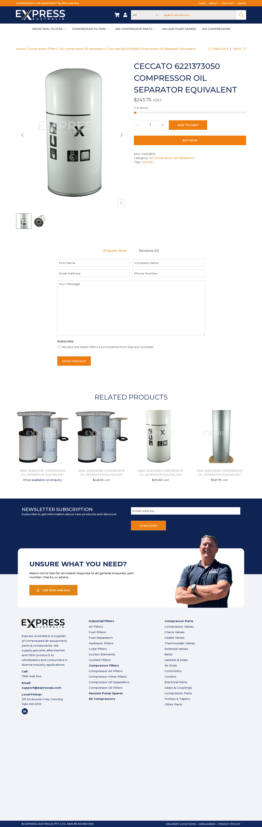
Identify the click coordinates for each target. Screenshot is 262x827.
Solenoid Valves (176, 649)
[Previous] (22, 135)
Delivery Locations (181, 823)
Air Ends (171, 665)
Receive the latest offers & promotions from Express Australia (107, 347)
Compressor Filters (42, 49)
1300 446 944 (70, 3)
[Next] (121, 135)
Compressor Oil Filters (106, 687)
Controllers (173, 671)
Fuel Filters (97, 632)
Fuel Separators (101, 637)
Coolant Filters (100, 660)
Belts (168, 654)
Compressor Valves (179, 626)
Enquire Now (115, 251)
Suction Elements (102, 654)
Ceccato (147, 162)
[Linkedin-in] (25, 711)
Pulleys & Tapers (177, 699)
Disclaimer (207, 823)
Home (20, 49)
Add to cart (188, 125)
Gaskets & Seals (176, 660)
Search (241, 15)
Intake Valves (175, 637)
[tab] (115, 251)
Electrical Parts (176, 682)
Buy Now (190, 140)
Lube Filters (98, 649)
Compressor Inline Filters (108, 676)
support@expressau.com (41, 687)
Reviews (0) (149, 251)
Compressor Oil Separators (109, 682)
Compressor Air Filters (106, 671)
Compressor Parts (178, 693)
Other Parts (173, 704)
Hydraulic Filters (101, 643)
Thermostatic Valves (180, 643)
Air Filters (96, 626)
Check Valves (175, 632)
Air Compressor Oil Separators (82, 49)
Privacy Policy (229, 823)
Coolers (170, 676)
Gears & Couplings (178, 687)
